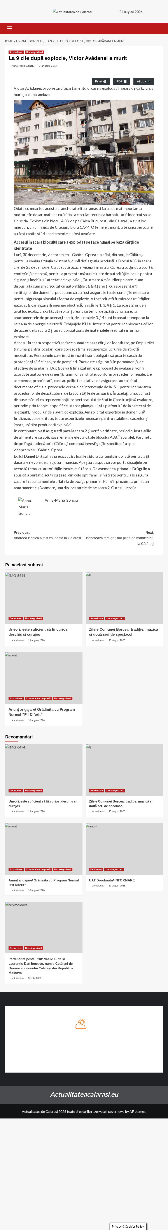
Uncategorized (34, 52)
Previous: (47, 535)
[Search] (160, 28)
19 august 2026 (36, 640)
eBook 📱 (144, 81)
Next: (120, 538)
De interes (15, 618)
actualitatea (18, 640)
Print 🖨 (100, 81)
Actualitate (16, 52)
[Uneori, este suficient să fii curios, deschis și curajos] (43, 598)
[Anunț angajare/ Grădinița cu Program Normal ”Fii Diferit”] (43, 678)
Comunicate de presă (38, 698)
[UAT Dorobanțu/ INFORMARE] (124, 849)
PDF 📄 (121, 81)
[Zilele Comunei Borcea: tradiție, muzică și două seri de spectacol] (124, 598)
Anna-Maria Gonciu (23, 65)
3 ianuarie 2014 (48, 65)
